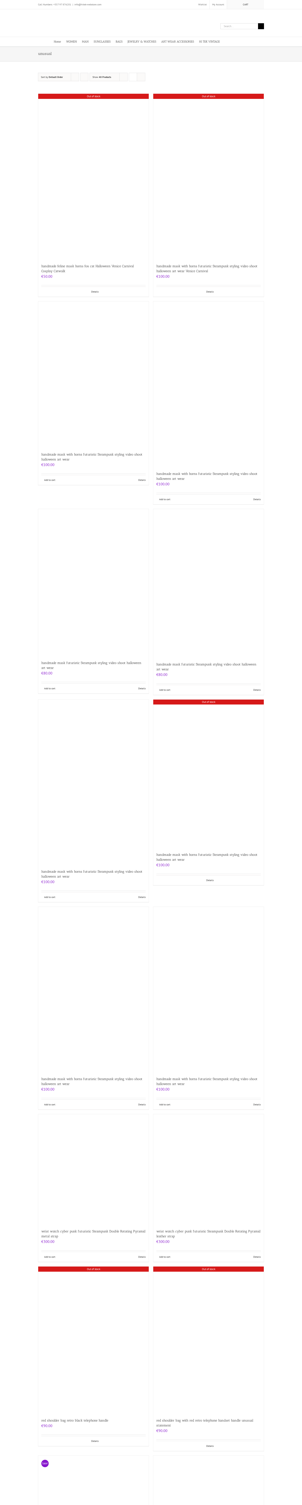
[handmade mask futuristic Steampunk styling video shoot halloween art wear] (93, 582)
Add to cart (49, 479)
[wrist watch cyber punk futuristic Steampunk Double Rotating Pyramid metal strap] (93, 1169)
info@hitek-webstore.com (87, 4)
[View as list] (141, 77)
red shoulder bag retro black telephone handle (74, 1420)
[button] (242, 41)
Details (95, 291)
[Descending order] (84, 77)
